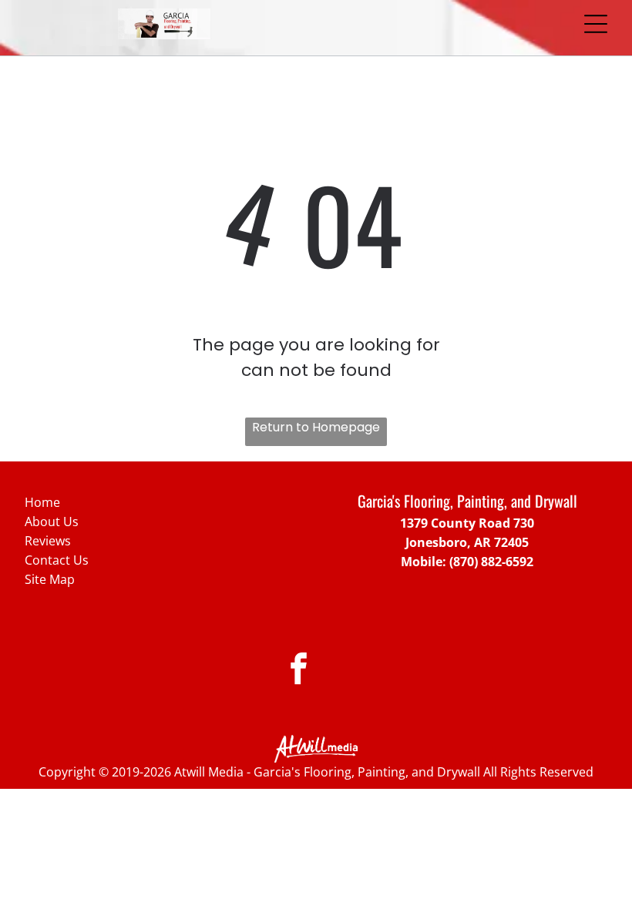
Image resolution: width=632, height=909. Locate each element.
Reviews (48, 540)
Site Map (50, 579)
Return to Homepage (316, 427)
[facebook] (298, 671)
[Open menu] (595, 23)
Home (42, 502)
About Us (52, 521)
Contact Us (57, 560)
